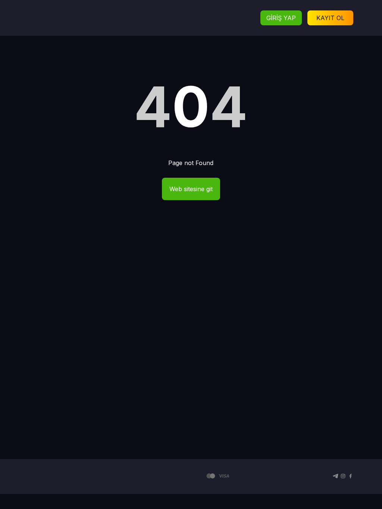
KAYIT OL (330, 18)
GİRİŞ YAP (281, 18)
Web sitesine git (191, 189)
